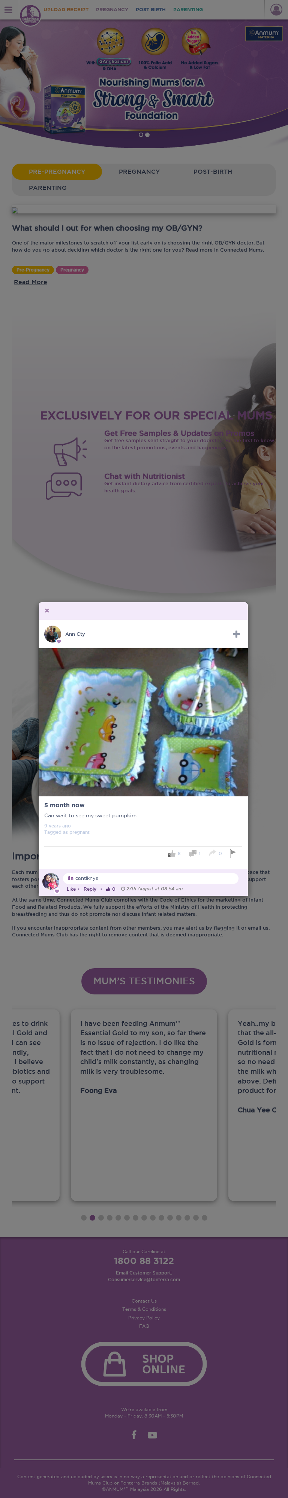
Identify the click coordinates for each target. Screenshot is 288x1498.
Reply (90, 889)
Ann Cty (75, 633)
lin (71, 878)
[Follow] (236, 634)
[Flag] (234, 853)
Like (71, 889)
